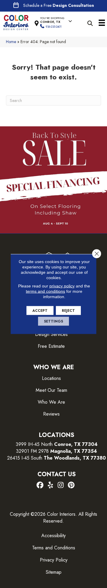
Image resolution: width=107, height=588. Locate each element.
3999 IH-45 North (34, 444)
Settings (53, 321)
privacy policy (62, 286)
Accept (40, 310)
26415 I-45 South (56, 458)
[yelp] (50, 485)
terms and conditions (45, 291)
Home (11, 42)
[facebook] (40, 485)
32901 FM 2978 (56, 451)
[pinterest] (71, 485)
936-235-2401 (54, 26)
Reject (68, 310)
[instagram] (60, 485)
